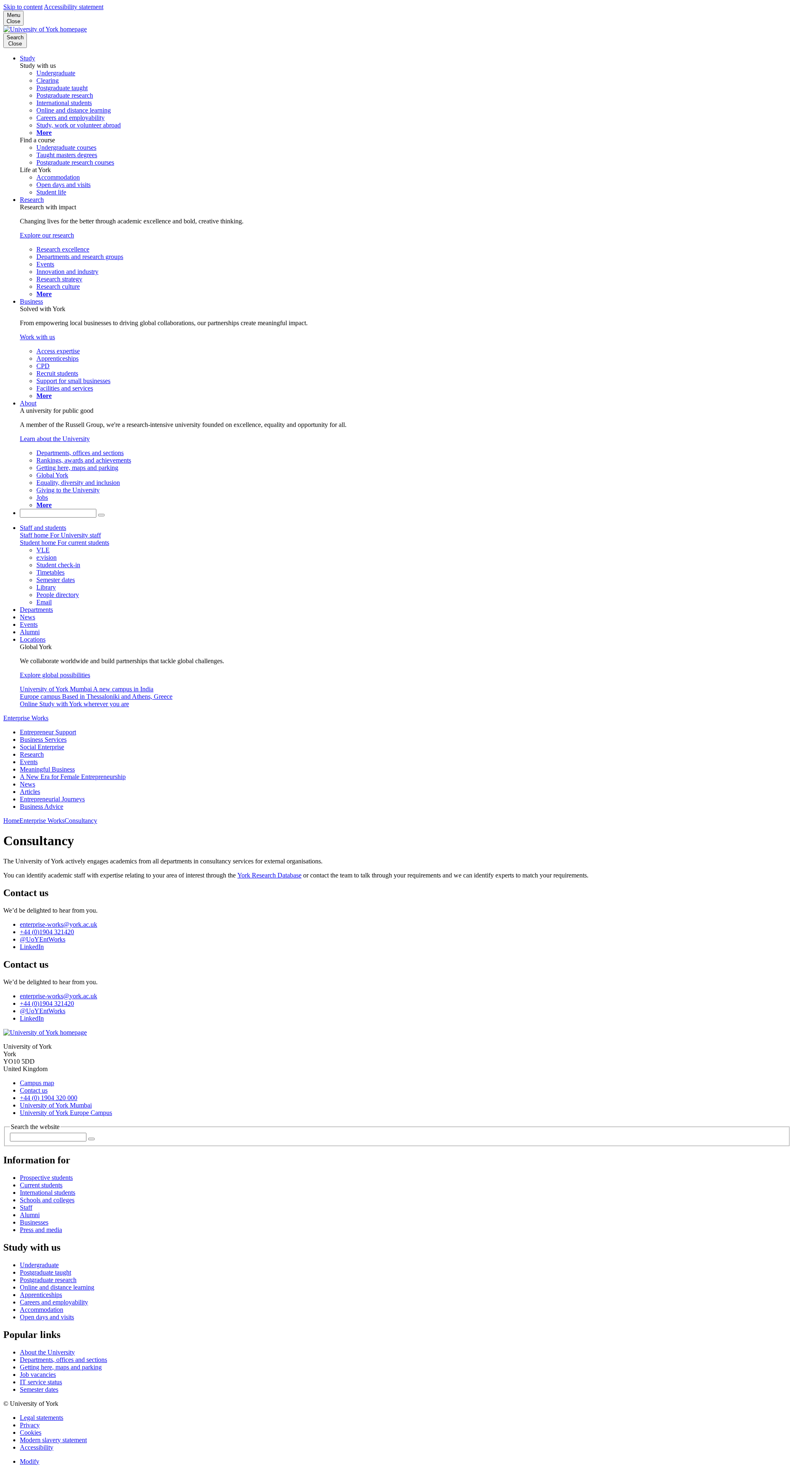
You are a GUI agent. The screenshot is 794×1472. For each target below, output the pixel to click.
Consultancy (81, 820)
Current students (41, 1185)
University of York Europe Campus (66, 1112)
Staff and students (43, 527)
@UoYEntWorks (42, 939)
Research (32, 199)
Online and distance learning (57, 1287)
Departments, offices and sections (63, 1359)
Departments (36, 609)
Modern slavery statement (53, 1439)
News (27, 617)
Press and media (41, 1229)
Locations (32, 639)
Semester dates (39, 1389)
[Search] (101, 515)
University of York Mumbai (56, 1105)
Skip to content (23, 6)
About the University (47, 1352)
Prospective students (46, 1177)
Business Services (43, 739)
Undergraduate (39, 1264)
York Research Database (269, 875)
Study (27, 58)
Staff (26, 1207)
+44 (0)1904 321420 (47, 931)
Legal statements (41, 1417)
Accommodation (41, 1309)
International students (47, 1192)
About (28, 403)
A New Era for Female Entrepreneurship (73, 776)
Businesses (34, 1222)
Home (11, 820)
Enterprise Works (25, 718)
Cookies (30, 1432)
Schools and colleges (47, 1199)
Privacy (30, 1425)
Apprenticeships (41, 1294)
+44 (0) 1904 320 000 (48, 1097)
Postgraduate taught (45, 1272)
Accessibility (36, 1447)
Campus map (37, 1082)
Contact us (34, 1090)
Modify (29, 1461)
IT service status (41, 1382)
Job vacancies (38, 1374)
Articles (30, 791)
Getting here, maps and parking (61, 1367)
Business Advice (41, 806)
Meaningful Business (47, 769)
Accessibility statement (73, 6)
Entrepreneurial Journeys (52, 799)
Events (29, 624)
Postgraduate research (48, 1279)
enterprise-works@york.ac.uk (58, 924)
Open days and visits (47, 1317)
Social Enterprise (42, 746)
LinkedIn (32, 946)
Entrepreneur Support (48, 732)
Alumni (30, 631)
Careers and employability (54, 1302)
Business (31, 301)
